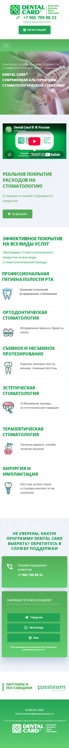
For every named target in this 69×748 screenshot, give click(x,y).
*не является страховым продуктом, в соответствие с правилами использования (34, 721)
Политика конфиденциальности (34, 713)
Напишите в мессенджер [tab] (29, 600)
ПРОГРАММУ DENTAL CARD (34, 538)
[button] (35, 30)
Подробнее (19, 214)
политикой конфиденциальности (39, 648)
